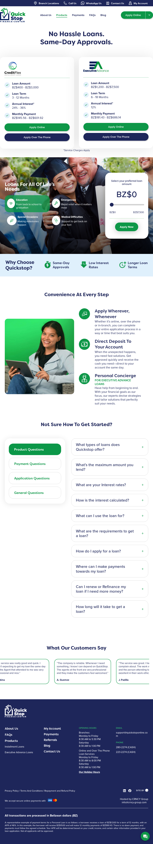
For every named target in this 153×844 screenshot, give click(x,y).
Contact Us (52, 751)
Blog (47, 746)
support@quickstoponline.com (132, 734)
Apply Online (133, 15)
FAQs (8, 735)
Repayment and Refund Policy (59, 790)
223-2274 (121, 752)
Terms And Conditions (31, 790)
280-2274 (121, 747)
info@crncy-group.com (134, 802)
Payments (51, 734)
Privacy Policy (12, 790)
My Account (52, 728)
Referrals (50, 740)
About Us (11, 728)
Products (11, 741)
